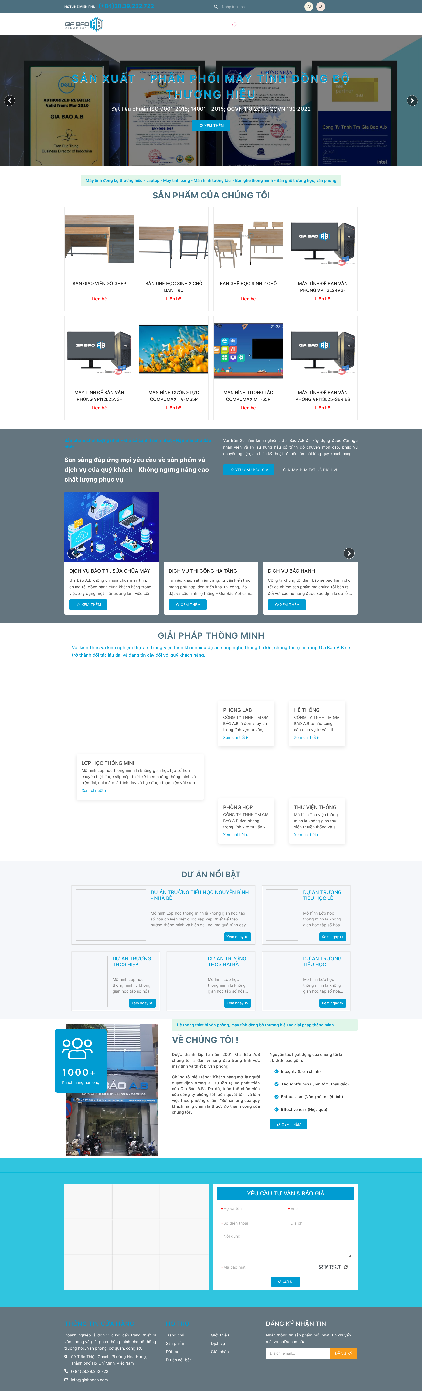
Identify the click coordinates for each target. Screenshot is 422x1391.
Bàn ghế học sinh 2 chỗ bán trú (173, 287)
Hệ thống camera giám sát (316, 710)
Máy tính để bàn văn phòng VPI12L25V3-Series (99, 396)
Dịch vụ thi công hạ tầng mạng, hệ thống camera (203, 571)
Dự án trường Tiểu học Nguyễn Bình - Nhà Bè (200, 895)
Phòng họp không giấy (238, 807)
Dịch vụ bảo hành (291, 571)
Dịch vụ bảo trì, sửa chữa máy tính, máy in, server (109, 571)
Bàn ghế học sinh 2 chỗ (248, 283)
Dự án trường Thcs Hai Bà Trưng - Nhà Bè (228, 961)
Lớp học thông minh (109, 763)
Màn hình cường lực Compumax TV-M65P (173, 396)
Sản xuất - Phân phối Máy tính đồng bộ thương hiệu (211, 86)
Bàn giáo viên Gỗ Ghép (99, 283)
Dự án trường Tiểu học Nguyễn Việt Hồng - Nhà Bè (322, 961)
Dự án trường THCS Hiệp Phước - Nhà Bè (133, 961)
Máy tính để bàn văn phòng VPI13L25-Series (322, 396)
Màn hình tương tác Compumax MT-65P (248, 396)
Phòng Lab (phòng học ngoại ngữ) (239, 710)
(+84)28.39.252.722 (126, 6)
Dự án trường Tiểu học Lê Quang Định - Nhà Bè (322, 895)
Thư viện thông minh (315, 807)
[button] (412, 100)
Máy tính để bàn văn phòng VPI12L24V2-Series (323, 287)
